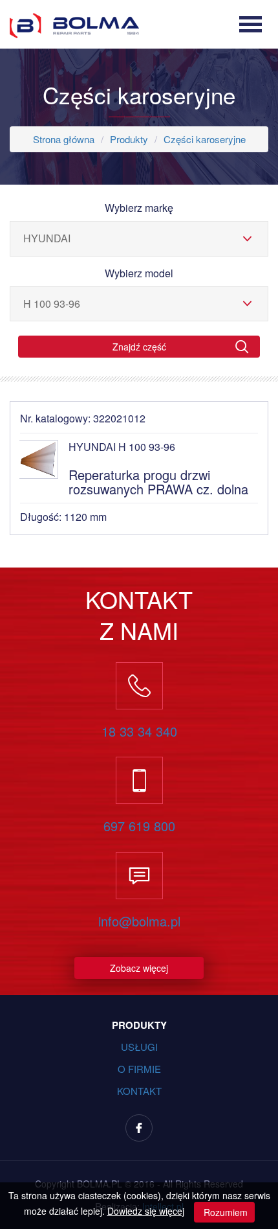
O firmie (139, 1068)
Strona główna (63, 139)
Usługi (139, 1046)
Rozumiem (224, 1212)
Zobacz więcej (139, 967)
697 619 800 (139, 826)
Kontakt (139, 1090)
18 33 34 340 (139, 731)
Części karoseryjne (205, 139)
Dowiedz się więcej (145, 1210)
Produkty (129, 139)
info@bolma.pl (139, 921)
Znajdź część (139, 346)
